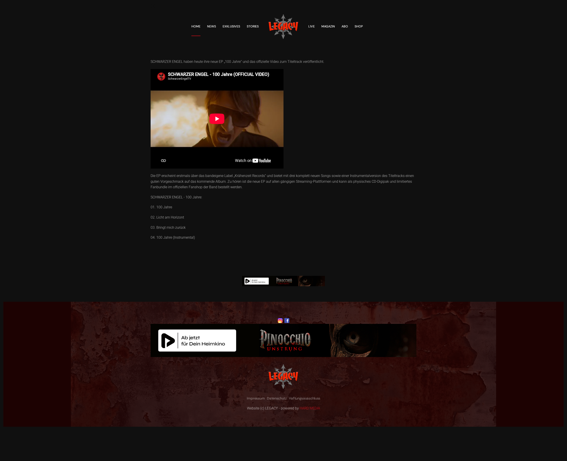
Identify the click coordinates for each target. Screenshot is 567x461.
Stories (253, 26)
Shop (359, 26)
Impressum (256, 398)
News (211, 26)
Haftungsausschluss (304, 398)
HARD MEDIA (310, 408)
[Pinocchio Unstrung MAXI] (283, 281)
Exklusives (231, 26)
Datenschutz (276, 398)
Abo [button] (345, 26)
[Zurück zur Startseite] (283, 26)
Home (195, 26)
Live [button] (311, 26)
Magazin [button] (328, 26)
